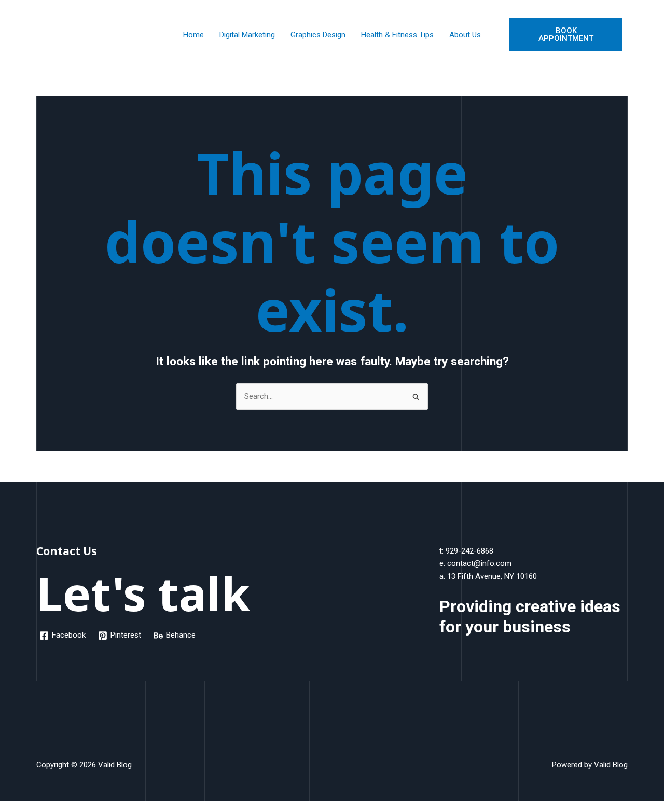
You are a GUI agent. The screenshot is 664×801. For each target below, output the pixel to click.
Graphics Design (317, 34)
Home (193, 34)
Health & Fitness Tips (397, 34)
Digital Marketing (247, 34)
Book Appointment (565, 34)
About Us (465, 34)
